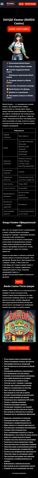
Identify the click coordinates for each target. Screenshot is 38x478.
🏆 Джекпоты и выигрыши (17, 92)
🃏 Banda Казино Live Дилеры (18, 89)
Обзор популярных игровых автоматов (19, 361)
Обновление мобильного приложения (18, 371)
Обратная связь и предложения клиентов (20, 447)
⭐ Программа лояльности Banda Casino (19, 97)
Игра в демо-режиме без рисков (16, 397)
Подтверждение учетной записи (16, 373)
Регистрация (30, 4)
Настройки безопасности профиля (17, 378)
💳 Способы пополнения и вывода (20, 86)
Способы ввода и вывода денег (16, 381)
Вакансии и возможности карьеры (17, 418)
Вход (21, 4)
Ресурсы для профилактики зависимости (20, 451)
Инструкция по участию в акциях (17, 392)
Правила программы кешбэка (15, 404)
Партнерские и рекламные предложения (19, 428)
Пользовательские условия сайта (17, 420)
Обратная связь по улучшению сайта (18, 454)
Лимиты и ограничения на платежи (17, 388)
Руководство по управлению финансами (19, 414)
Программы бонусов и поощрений (17, 364)
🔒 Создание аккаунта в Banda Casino (18, 82)
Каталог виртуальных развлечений (17, 385)
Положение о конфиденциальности (17, 423)
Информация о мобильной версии (17, 463)
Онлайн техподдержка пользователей (19, 395)
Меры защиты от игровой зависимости (19, 425)
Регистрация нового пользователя (17, 359)
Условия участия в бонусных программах (20, 439)
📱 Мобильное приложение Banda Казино (19, 76)
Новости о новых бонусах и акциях (17, 437)
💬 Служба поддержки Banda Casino (18, 71)
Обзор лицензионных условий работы (18, 449)
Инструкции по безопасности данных (18, 412)
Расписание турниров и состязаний (18, 407)
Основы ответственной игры (15, 430)
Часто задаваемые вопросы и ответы (18, 432)
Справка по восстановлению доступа (18, 468)
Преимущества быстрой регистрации (18, 409)
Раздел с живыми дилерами (15, 402)
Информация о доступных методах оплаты (20, 435)
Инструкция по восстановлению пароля (19, 466)
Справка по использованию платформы (19, 376)
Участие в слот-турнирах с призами (18, 383)
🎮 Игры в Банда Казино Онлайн (19, 66)
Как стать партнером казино (15, 390)
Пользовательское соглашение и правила (20, 444)
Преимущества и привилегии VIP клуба (19, 400)
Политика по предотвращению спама (18, 442)
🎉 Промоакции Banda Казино (18, 63)
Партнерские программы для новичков (19, 456)
